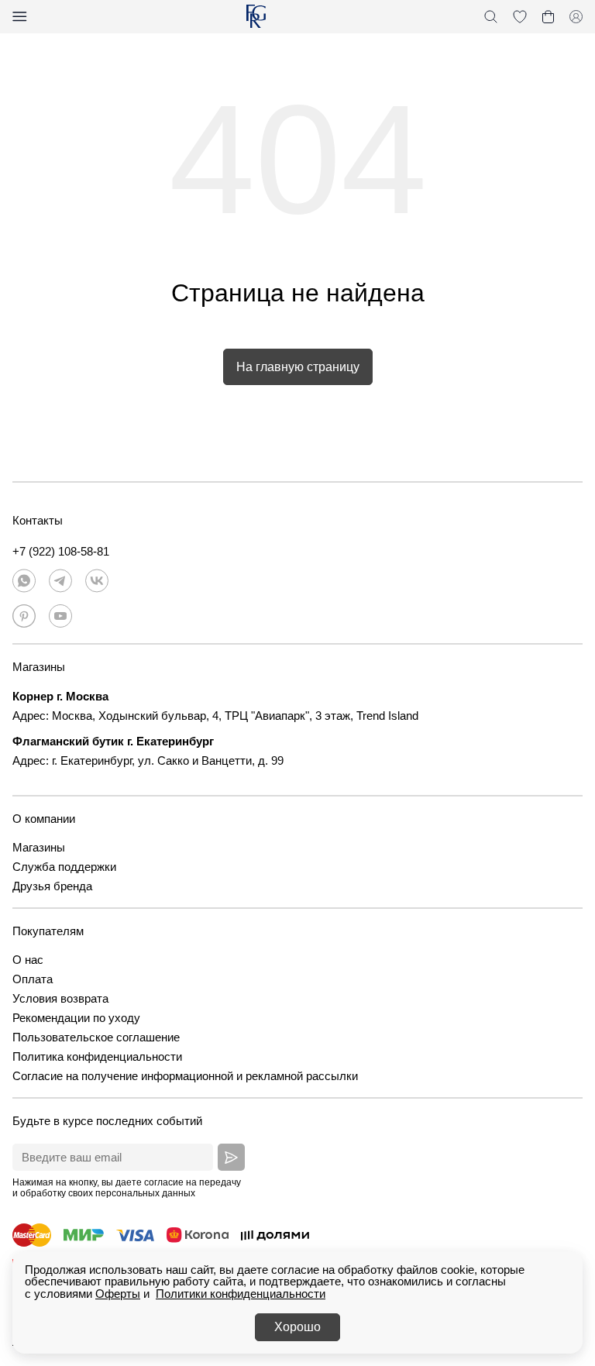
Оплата (32, 979)
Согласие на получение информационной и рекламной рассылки (185, 1076)
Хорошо (297, 1326)
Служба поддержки (64, 866)
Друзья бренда (52, 886)
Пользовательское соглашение (96, 1037)
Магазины (38, 847)
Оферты (117, 1293)
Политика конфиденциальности (97, 1056)
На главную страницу (297, 366)
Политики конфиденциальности (240, 1293)
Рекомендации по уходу (76, 1018)
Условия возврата (60, 998)
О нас (27, 959)
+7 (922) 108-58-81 (60, 551)
